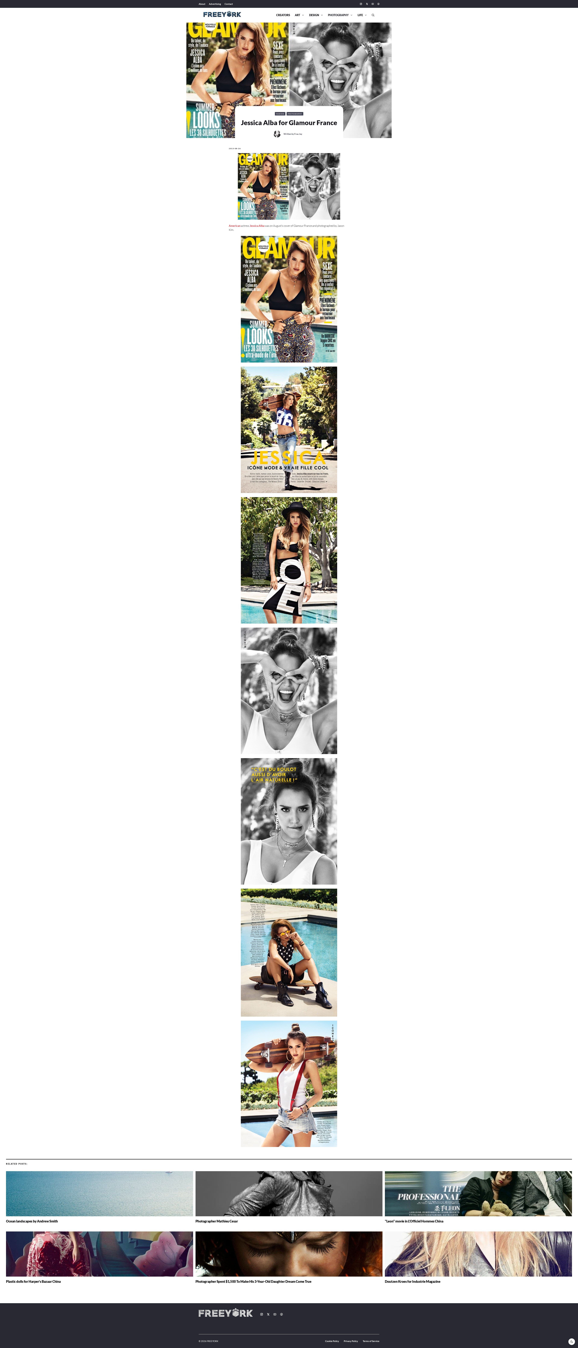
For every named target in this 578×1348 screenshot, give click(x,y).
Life (360, 15)
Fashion (280, 114)
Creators (283, 15)
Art (297, 15)
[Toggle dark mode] (571, 1341)
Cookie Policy (332, 1341)
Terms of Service (371, 1341)
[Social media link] (361, 4)
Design (314, 15)
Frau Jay (298, 134)
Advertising (215, 4)
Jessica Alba (257, 225)
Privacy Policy (351, 1341)
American (235, 225)
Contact (229, 4)
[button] (371, 15)
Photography (338, 15)
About (202, 4)
